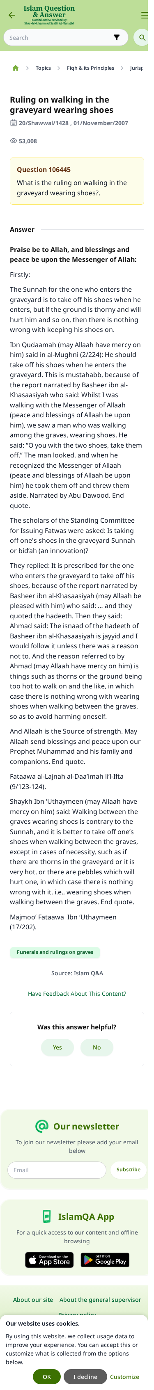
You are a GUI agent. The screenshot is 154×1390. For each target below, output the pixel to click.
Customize (124, 1377)
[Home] (15, 68)
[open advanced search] (116, 37)
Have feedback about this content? (77, 993)
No (97, 1047)
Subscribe (128, 1169)
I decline (85, 1377)
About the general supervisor (100, 1299)
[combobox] (60, 37)
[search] (142, 37)
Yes (57, 1047)
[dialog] (74, 1352)
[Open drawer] (145, 15)
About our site (33, 1299)
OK (47, 1377)
